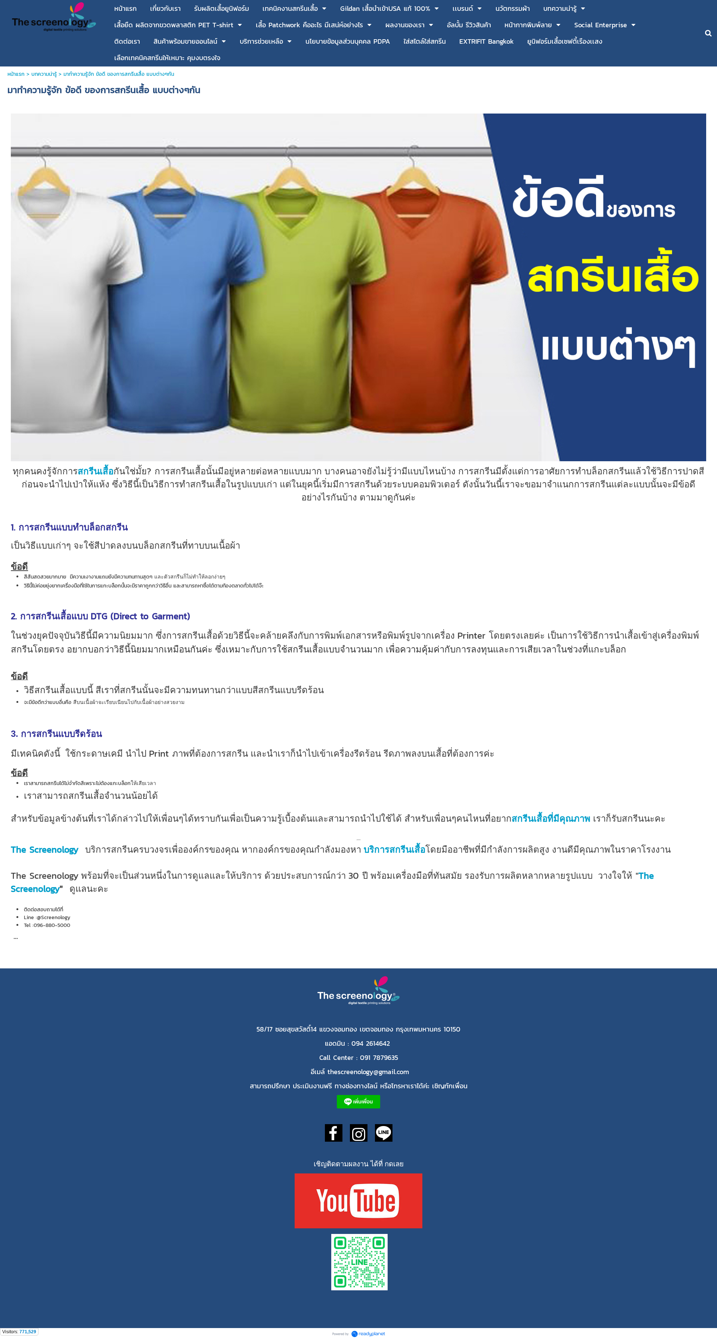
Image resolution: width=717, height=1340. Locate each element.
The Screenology (44, 849)
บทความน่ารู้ (44, 74)
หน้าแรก (17, 74)
